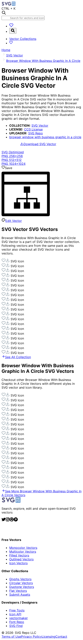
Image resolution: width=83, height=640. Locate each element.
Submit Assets (19, 594)
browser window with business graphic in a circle (45, 137)
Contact (61, 636)
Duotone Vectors (21, 587)
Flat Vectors (18, 591)
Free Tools (17, 610)
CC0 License (33, 129)
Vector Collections (22, 39)
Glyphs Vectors (20, 579)
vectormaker (18, 618)
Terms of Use (11, 636)
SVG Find (16, 626)
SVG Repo (35, 133)
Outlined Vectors (21, 559)
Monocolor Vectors (23, 548)
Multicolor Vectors (22, 551)
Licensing (48, 636)
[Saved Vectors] (11, 26)
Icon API (15, 614)
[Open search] (12, 31)
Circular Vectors (21, 583)
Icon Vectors (18, 563)
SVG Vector (39, 125)
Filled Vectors (19, 555)
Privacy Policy (31, 636)
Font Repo (16, 622)
